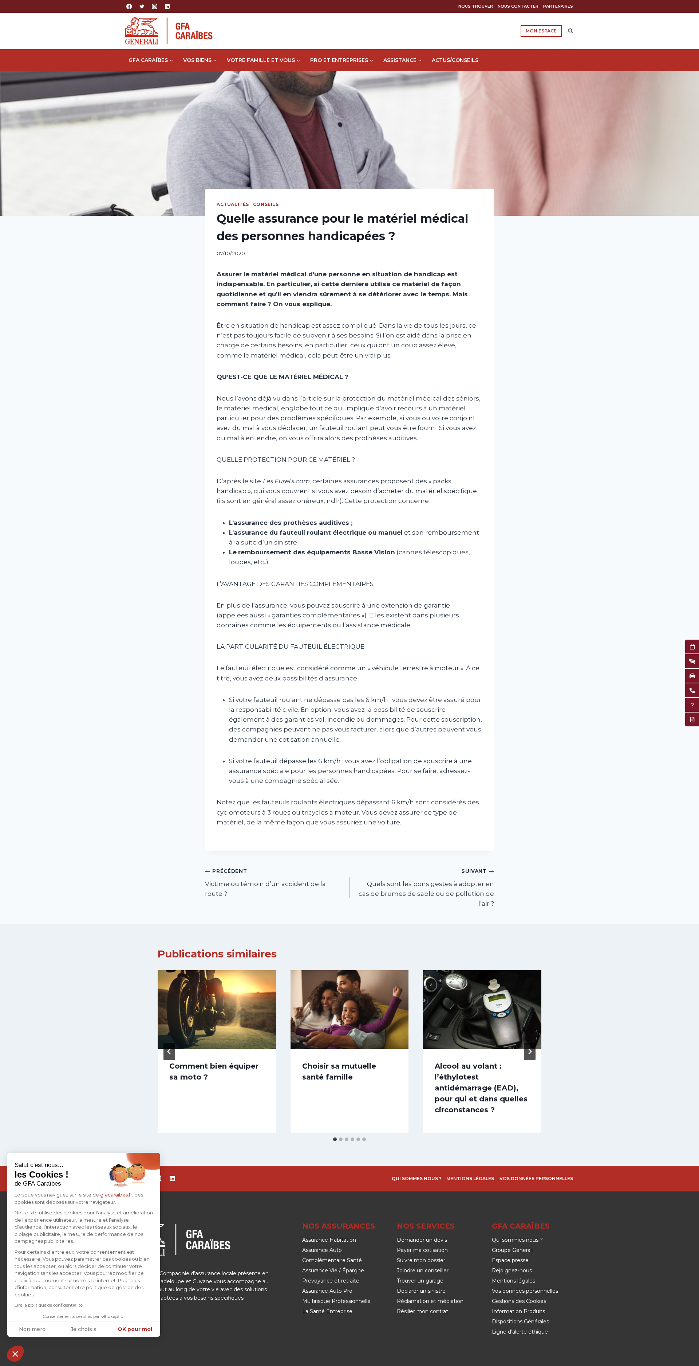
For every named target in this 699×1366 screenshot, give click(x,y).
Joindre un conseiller (423, 1270)
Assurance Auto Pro (327, 1291)
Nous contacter (518, 6)
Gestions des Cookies (519, 1301)
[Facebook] (129, 6)
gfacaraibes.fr (116, 1195)
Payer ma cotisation (422, 1250)
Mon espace (541, 31)
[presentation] (217, 1009)
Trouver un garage (420, 1280)
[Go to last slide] (169, 1051)
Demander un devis (422, 1240)
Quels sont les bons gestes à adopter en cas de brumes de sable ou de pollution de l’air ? (426, 887)
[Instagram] (154, 6)
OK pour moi (135, 1329)
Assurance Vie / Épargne (333, 1270)
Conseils (266, 204)
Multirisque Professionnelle (336, 1301)
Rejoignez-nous (512, 1270)
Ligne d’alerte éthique (520, 1331)
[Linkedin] (167, 6)
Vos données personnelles (536, 1178)
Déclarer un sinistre (421, 1291)
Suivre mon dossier (421, 1260)
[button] (15, 1353)
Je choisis (83, 1329)
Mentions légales (470, 1178)
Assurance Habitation (329, 1240)
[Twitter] (141, 6)
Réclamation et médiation (430, 1301)
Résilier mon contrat (422, 1311)
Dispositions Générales (520, 1321)
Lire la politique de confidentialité (49, 1305)
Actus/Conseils (455, 60)
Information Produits (518, 1311)
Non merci (33, 1329)
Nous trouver (475, 6)
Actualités (233, 204)
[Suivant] (530, 1051)
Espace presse (510, 1260)
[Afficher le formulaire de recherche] (570, 31)
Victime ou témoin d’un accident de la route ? (265, 882)
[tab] (335, 1139)
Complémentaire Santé (332, 1260)
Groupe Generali (512, 1250)
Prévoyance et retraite (330, 1280)
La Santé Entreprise (327, 1311)
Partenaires (558, 6)
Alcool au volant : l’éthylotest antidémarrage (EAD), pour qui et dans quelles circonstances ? (481, 1088)
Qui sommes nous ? (416, 1178)
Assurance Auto (322, 1250)
